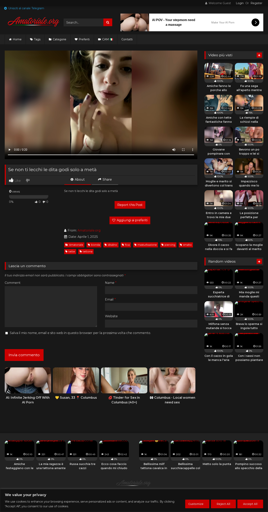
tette (71, 251)
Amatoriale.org (89, 230)
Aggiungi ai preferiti (132, 220)
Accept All (250, 504)
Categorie (59, 39)
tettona (87, 251)
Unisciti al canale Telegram (25, 8)
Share (107, 179)
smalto (187, 244)
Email (110, 299)
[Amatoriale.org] (34, 22)
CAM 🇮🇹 (107, 39)
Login (240, 3)
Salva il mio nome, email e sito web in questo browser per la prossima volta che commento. (80, 333)
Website (111, 316)
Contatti (127, 39)
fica (127, 244)
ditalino (112, 244)
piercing (170, 244)
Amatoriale (76, 244)
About (79, 179)
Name (111, 283)
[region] (134, 500)
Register (256, 3)
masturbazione (147, 244)
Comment (13, 283)
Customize (195, 504)
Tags (37, 39)
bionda (95, 244)
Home (17, 39)
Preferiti (84, 39)
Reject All (223, 504)
